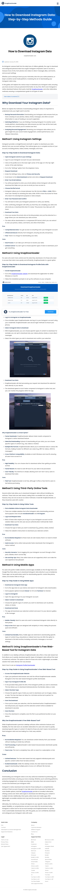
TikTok (32, 864)
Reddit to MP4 (35, 857)
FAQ (2, 825)
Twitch (47, 866)
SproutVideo (48, 859)
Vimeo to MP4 (35, 872)
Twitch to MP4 (35, 868)
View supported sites (37, 883)
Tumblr (33, 870)
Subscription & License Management (11, 829)
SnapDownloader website (19, 274)
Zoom (46, 881)
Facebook (33, 844)
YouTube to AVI (35, 879)
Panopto (47, 853)
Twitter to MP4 (49, 868)
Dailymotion (48, 842)
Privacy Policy (4, 842)
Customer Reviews (36, 827)
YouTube (47, 875)
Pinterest (33, 855)
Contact (3, 827)
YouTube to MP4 (35, 877)
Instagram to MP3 (36, 848)
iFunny (46, 844)
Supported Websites (6, 832)
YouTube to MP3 (49, 877)
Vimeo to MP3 (49, 872)
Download (50, 311)
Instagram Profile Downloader (25, 665)
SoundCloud (34, 859)
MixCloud (33, 850)
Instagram (34, 846)
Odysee (33, 853)
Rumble (47, 857)
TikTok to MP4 (48, 864)
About (32, 825)
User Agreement (5, 846)
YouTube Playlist (35, 881)
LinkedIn (47, 848)
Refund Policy (4, 844)
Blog (32, 834)
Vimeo (47, 870)
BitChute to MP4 (49, 840)
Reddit (47, 855)
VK (31, 875)
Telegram (47, 861)
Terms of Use (4, 840)
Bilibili (32, 842)
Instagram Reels (49, 846)
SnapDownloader (37, 89)
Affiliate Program (35, 829)
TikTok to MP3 (34, 866)
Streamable (34, 861)
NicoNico (47, 850)
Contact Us (34, 832)
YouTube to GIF (49, 879)
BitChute (33, 840)
